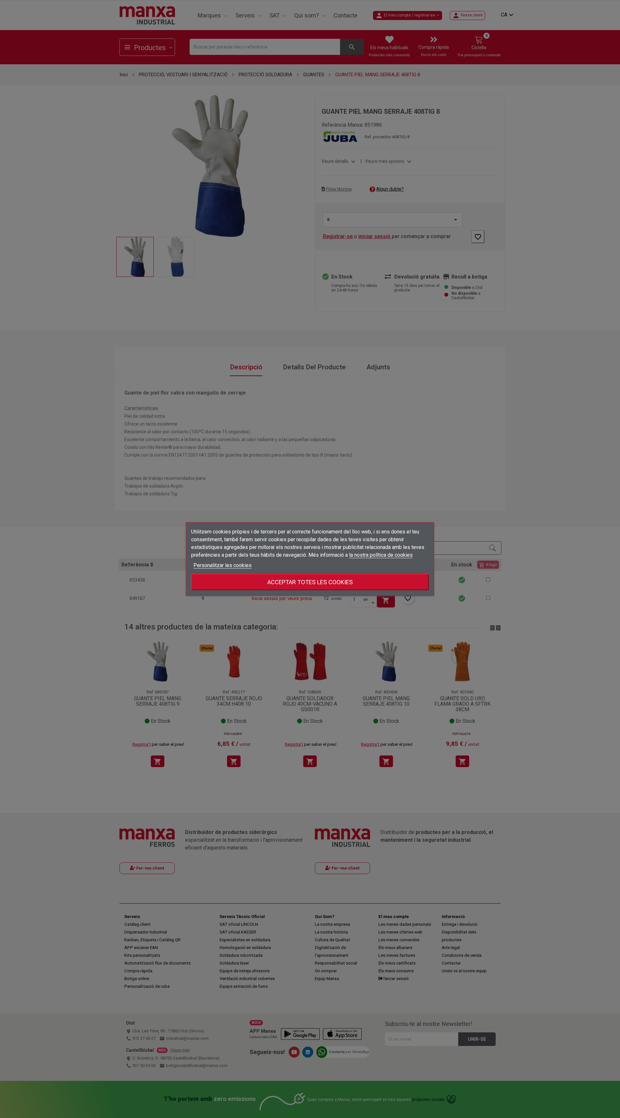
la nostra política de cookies (381, 555)
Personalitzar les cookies (222, 565)
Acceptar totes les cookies (310, 582)
